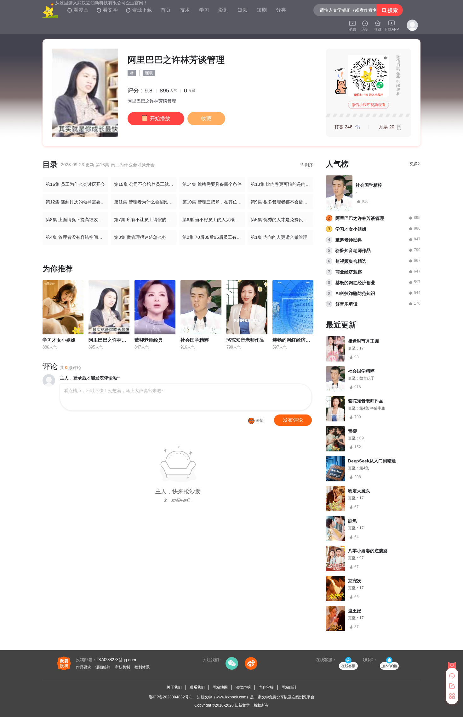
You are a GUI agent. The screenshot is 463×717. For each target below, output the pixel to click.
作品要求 (83, 667)
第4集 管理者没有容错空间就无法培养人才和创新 (77, 237)
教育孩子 (366, 378)
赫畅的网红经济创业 (293, 340)
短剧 (262, 10)
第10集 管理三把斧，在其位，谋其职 (213, 201)
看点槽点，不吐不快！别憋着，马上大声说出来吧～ (114, 390)
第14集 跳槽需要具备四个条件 (212, 184)
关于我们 (174, 687)
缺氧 (352, 520)
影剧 (223, 10)
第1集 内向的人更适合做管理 (279, 237)
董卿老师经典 (148, 340)
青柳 (352, 430)
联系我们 (197, 687)
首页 (166, 10)
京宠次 (354, 580)
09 (361, 438)
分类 (281, 10)
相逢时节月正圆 (363, 341)
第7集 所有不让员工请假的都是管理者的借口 (145, 219)
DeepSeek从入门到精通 (372, 460)
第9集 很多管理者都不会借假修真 (282, 201)
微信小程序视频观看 (369, 105)
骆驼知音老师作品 (245, 340)
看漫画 (78, 10)
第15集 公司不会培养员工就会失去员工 (145, 184)
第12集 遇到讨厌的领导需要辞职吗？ (77, 201)
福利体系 (142, 667)
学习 (204, 10)
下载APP (391, 26)
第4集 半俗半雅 (372, 408)
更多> (415, 163)
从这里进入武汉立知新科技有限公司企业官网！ (101, 2)
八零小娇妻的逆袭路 (368, 550)
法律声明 (243, 687)
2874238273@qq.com (116, 659)
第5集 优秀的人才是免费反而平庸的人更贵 (282, 219)
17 (361, 348)
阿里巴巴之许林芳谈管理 (114, 340)
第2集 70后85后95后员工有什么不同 (213, 237)
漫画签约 (103, 667)
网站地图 (220, 687)
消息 (352, 26)
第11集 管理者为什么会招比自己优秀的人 (145, 201)
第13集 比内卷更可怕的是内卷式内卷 (282, 184)
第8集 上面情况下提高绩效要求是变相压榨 (77, 219)
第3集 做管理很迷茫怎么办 (140, 237)
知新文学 (242, 705)
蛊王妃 (354, 610)
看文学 (107, 10)
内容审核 (266, 687)
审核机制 (122, 667)
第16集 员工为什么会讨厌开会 (75, 184)
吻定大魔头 (359, 490)
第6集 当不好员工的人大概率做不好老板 (213, 219)
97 (361, 558)
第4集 (364, 468)
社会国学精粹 (194, 340)
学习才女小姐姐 (59, 340)
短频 (242, 10)
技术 (185, 10)
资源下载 (139, 10)
